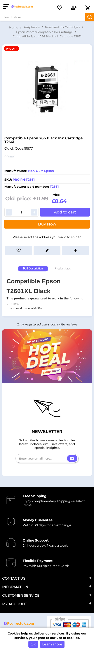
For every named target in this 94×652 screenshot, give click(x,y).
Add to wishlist (18, 250)
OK (33, 644)
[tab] (33, 269)
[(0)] (59, 7)
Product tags (63, 268)
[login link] (74, 7)
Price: (56, 194)
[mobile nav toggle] (7, 6)
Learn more (52, 644)
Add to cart (65, 212)
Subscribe (72, 458)
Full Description (33, 268)
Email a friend (75, 250)
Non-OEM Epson (41, 171)
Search (89, 17)
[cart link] (88, 7)
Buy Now (47, 224)
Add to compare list (47, 250)
